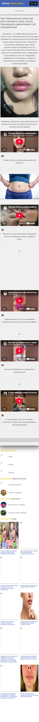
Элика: (14, 3)
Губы (22, 11)
